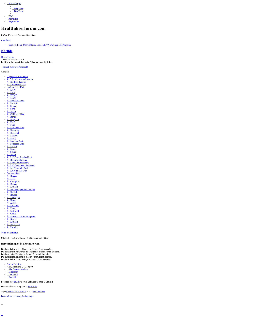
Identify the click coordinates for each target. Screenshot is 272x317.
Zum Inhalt (6, 40)
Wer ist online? (9, 232)
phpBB (15, 282)
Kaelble (6, 51)
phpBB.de (32, 286)
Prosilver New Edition (16, 291)
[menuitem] (17, 8)
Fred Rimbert (39, 291)
